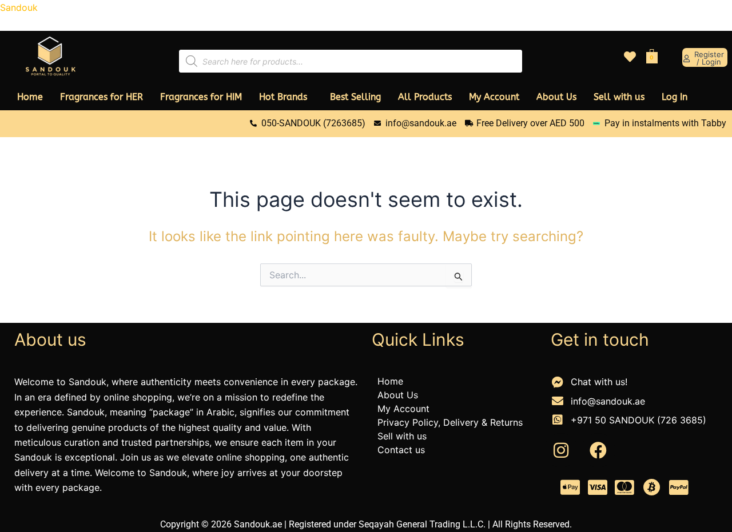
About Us (556, 96)
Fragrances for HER (101, 96)
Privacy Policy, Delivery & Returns (450, 422)
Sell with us (619, 96)
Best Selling (355, 96)
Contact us (401, 449)
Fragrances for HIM (201, 96)
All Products (425, 96)
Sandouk (19, 7)
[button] (285, 97)
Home (30, 96)
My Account (494, 96)
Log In (674, 96)
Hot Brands (283, 96)
